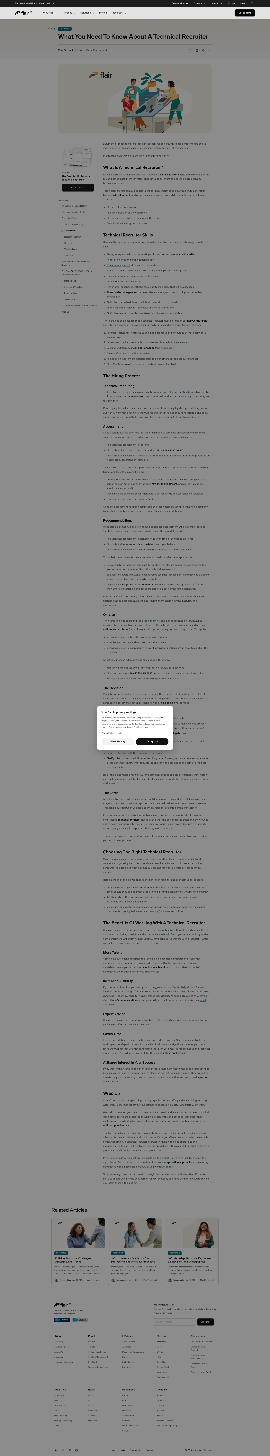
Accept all (152, 742)
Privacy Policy (108, 733)
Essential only (117, 742)
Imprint (120, 733)
